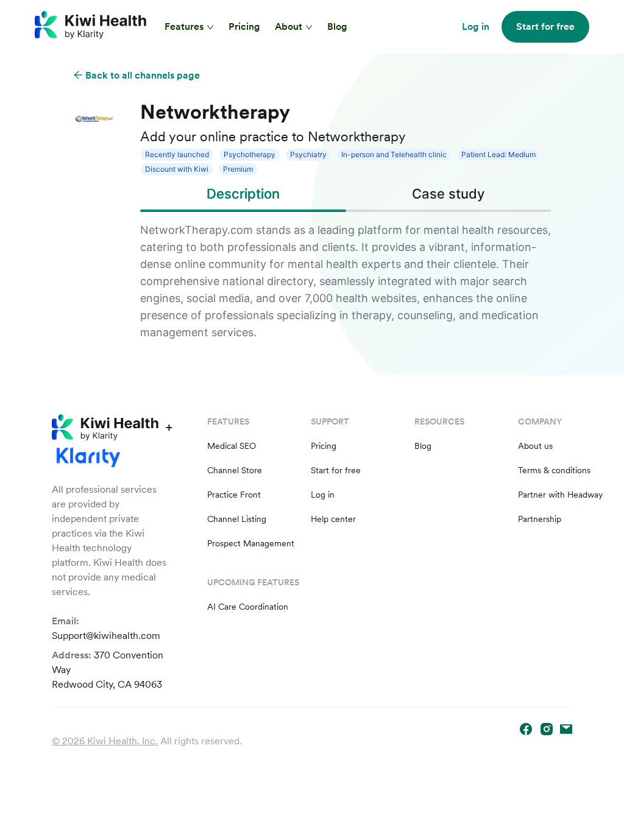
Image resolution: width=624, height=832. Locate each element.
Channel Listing (236, 519)
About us (535, 446)
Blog (337, 26)
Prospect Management (250, 543)
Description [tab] (243, 194)
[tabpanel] (345, 281)
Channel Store (234, 470)
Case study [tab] (448, 194)
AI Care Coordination (247, 607)
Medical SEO (231, 446)
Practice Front (234, 494)
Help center (333, 519)
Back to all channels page (141, 75)
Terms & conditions (554, 470)
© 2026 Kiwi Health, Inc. (105, 741)
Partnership (539, 519)
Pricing (244, 26)
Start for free (336, 470)
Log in (323, 494)
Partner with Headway (560, 494)
